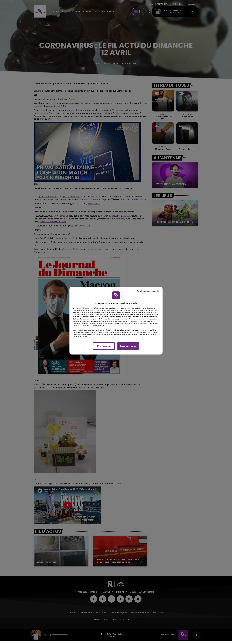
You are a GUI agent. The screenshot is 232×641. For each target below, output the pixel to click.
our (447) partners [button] (84, 308)
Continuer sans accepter (148, 291)
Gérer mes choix (103, 346)
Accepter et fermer (128, 346)
